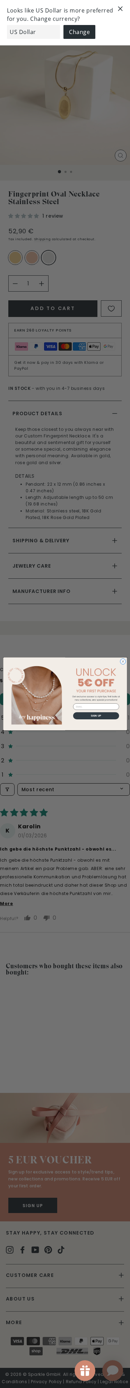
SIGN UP (96, 715)
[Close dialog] (122, 661)
